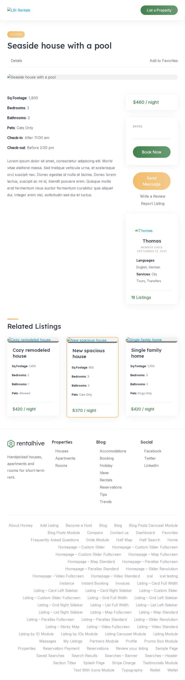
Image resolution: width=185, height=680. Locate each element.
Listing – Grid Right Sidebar (60, 605)
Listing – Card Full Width (157, 583)
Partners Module (104, 641)
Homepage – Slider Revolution (152, 569)
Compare (95, 532)
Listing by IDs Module (79, 634)
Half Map (124, 540)
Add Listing (49, 525)
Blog (103, 525)
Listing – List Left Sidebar (157, 605)
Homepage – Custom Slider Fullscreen (145, 547)
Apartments (65, 458)
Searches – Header (161, 655)
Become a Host (79, 525)
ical (150, 576)
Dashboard (145, 532)
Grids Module (97, 540)
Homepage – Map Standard (91, 561)
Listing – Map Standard (158, 612)
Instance (67, 583)
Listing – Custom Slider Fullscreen (51, 597)
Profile (131, 641)
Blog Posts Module (64, 532)
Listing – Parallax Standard (104, 619)
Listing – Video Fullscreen (108, 626)
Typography (132, 670)
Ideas (104, 472)
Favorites (170, 532)
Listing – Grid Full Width (107, 597)
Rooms (61, 465)
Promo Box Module (161, 641)
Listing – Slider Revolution (156, 619)
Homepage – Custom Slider (81, 547)
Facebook (152, 451)
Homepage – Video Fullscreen (58, 576)
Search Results (84, 655)
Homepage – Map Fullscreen (153, 554)
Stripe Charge (124, 663)
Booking (107, 458)
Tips (103, 494)
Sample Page (166, 648)
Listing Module (165, 634)
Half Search (149, 540)
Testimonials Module (160, 663)
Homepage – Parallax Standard (92, 569)
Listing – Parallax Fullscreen (50, 619)
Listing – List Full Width (109, 605)
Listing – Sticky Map (62, 626)
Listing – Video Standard (157, 626)
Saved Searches (50, 655)
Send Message (152, 181)
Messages (47, 641)
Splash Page (94, 663)
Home (172, 540)
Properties (27, 648)
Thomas (152, 241)
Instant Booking (94, 583)
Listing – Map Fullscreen (111, 612)
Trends (106, 501)
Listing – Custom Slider (158, 590)
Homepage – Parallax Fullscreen (150, 561)
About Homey (21, 525)
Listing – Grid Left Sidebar (156, 597)
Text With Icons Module (94, 670)
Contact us (119, 532)
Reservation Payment (61, 648)
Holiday (106, 465)
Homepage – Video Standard (115, 576)
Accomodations (113, 451)
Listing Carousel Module (125, 634)
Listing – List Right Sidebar (61, 612)
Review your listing (132, 648)
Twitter (150, 458)
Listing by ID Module (36, 634)
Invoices (123, 583)
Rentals (106, 480)
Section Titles (64, 663)
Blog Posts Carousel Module (153, 525)
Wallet (155, 670)
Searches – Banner (121, 655)
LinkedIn (151, 465)
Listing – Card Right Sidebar (108, 590)
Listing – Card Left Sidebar (56, 590)
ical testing (169, 576)
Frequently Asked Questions (55, 540)
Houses (16, 34)
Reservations (111, 487)
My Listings (72, 641)
